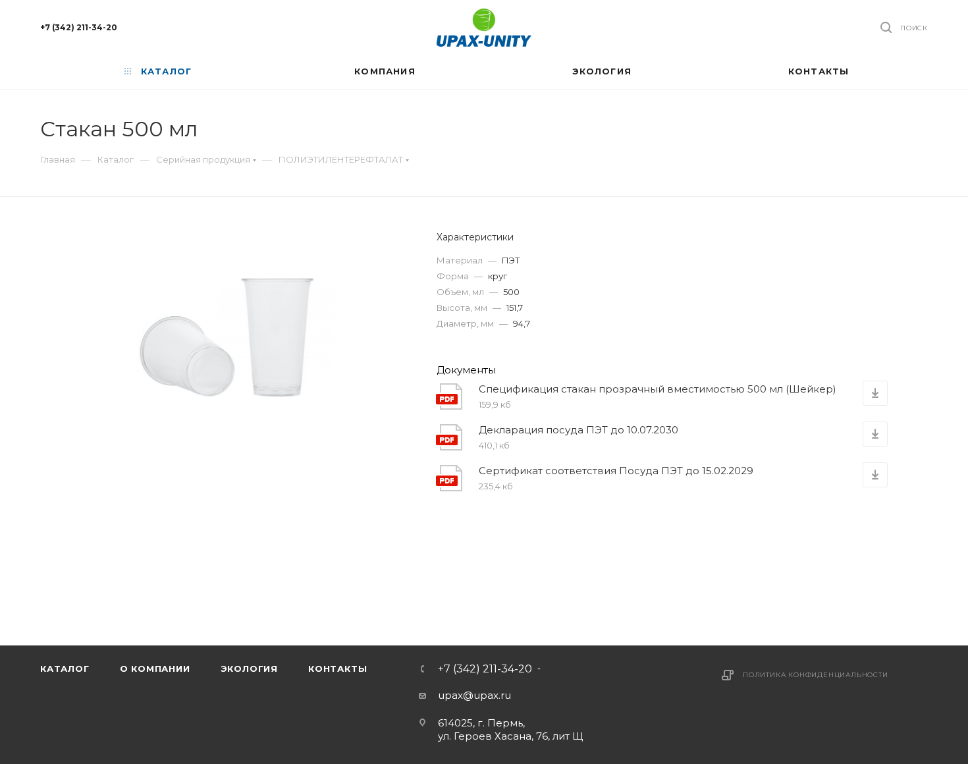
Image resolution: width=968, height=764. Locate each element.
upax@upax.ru (474, 695)
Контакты (337, 668)
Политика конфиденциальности (815, 674)
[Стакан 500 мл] (227, 342)
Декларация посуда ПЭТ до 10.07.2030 (578, 429)
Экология (249, 668)
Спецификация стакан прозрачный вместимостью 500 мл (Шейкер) (657, 389)
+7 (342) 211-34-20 (78, 27)
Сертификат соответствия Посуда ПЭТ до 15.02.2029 (616, 470)
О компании (155, 668)
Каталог (65, 668)
